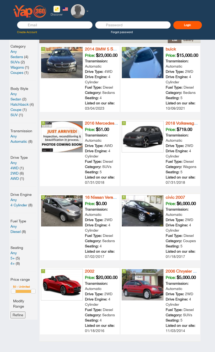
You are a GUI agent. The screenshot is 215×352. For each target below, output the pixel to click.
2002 (89, 271)
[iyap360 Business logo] (30, 11)
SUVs (15, 62)
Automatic (18, 141)
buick (171, 49)
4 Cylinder (18, 205)
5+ (12, 258)
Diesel (15, 231)
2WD (14, 173)
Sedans (16, 57)
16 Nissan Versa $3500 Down (112, 197)
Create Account (27, 32)
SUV (14, 115)
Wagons (17, 67)
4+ (12, 263)
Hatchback (19, 104)
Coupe (16, 110)
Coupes (16, 72)
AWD (14, 178)
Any (13, 51)
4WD (14, 168)
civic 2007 (175, 197)
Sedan (15, 99)
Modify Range (18, 303)
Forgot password (122, 32)
